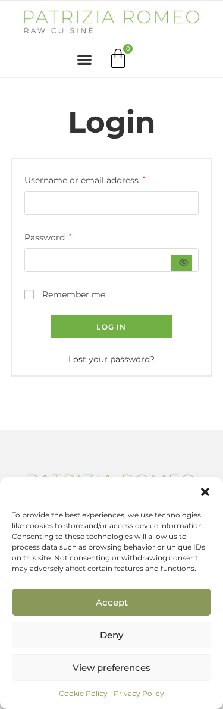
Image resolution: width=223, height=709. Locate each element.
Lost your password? (111, 359)
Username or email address (84, 179)
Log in (111, 326)
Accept (112, 602)
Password (47, 236)
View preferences (111, 667)
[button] (205, 492)
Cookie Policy (83, 693)
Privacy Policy (139, 693)
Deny (111, 635)
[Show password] (181, 262)
